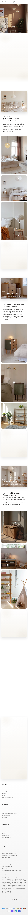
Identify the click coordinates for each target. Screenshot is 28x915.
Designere (4, 795)
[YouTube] (8, 892)
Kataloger (4, 793)
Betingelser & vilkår (6, 857)
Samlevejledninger (6, 815)
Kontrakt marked (5, 831)
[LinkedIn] (10, 892)
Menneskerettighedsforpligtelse (9, 853)
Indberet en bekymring (7, 866)
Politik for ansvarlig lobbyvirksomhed (10, 855)
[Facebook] (2, 892)
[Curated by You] (5, 2)
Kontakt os (4, 806)
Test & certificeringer (6, 837)
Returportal (4, 811)
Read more (9, 889)
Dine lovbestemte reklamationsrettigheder (11, 870)
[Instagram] (5, 892)
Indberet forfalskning (6, 864)
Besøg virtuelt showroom (7, 797)
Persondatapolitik (5, 851)
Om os (3, 786)
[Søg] (25, 2)
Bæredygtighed (5, 791)
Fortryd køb (4, 819)
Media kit (4, 833)
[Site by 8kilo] (17, 902)
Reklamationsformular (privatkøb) (9, 813)
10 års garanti (4, 859)
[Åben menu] (2, 2)
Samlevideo (4, 817)
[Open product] (18, 178)
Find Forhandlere (5, 799)
